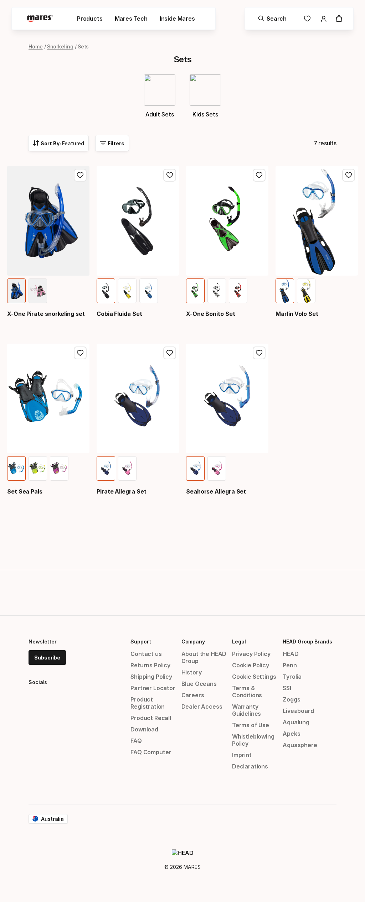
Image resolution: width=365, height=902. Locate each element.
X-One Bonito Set (210, 313)
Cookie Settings (254, 676)
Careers (192, 695)
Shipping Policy (151, 676)
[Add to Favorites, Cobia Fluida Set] (169, 175)
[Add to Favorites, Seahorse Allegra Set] (259, 352)
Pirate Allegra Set (121, 491)
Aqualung (296, 722)
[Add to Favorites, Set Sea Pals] (80, 352)
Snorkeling (60, 46)
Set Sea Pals (24, 491)
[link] (307, 18)
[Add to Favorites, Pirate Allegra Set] (169, 352)
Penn (290, 665)
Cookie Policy (250, 665)
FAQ (136, 740)
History (191, 672)
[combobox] (58, 143)
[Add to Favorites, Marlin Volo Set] (348, 175)
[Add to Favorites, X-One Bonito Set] (259, 175)
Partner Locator (152, 688)
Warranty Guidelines (246, 710)
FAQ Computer (150, 752)
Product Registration (147, 703)
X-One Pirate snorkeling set (46, 313)
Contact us (145, 653)
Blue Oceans (199, 683)
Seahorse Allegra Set (216, 491)
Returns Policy (150, 665)
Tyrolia (292, 676)
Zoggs (291, 699)
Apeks (291, 733)
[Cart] (339, 18)
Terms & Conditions (247, 691)
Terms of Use (250, 725)
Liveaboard (298, 710)
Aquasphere (300, 745)
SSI (287, 688)
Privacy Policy (251, 653)
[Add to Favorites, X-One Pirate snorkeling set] (80, 175)
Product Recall (150, 717)
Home (36, 46)
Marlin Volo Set (297, 313)
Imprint (242, 754)
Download (144, 729)
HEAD (290, 653)
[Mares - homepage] (40, 18)
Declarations (250, 766)
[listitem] (16, 290)
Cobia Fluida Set (119, 313)
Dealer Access (201, 706)
